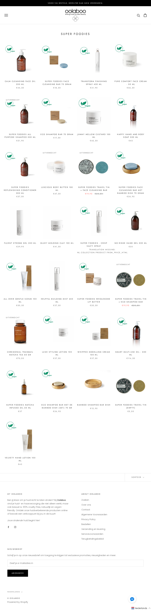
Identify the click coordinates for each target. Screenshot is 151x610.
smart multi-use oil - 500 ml (130, 353)
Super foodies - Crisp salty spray (94, 244)
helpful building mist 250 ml (57, 300)
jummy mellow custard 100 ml (94, 136)
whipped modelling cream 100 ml (94, 353)
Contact (85, 509)
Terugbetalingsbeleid (92, 538)
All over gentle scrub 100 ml (20, 300)
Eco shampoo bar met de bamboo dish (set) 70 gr (57, 406)
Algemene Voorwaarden (94, 514)
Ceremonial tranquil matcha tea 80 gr (20, 353)
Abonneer (18, 573)
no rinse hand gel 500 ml (131, 243)
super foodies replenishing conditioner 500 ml (20, 190)
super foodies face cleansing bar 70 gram (57, 83)
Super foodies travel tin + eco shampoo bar (131, 300)
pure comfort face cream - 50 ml (131, 83)
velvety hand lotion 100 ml (20, 459)
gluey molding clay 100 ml (57, 243)
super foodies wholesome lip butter (93, 300)
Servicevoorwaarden (92, 533)
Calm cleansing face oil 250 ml (20, 83)
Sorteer (137, 477)
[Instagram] (15, 527)
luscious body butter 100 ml (57, 189)
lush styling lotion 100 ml (57, 353)
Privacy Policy (88, 519)
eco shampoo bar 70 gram (57, 134)
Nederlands (13, 592)
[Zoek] (138, 15)
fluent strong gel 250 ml (20, 243)
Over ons (86, 504)
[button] (132, 599)
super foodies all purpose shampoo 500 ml (20, 136)
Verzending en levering (93, 529)
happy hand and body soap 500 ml (131, 136)
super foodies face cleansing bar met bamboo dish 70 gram (130, 190)
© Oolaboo (13, 598)
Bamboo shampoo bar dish (93, 405)
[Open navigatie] (6, 15)
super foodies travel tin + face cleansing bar (94, 189)
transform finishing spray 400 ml (94, 83)
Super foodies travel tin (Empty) (131, 406)
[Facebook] (8, 527)
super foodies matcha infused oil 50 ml (20, 406)
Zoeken (85, 499)
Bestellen (86, 524)
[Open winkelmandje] (145, 15)
